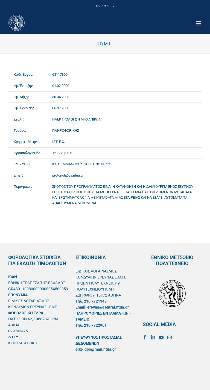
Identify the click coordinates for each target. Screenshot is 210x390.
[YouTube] (161, 337)
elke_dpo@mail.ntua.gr (95, 349)
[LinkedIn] (153, 337)
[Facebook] (145, 337)
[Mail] (169, 337)
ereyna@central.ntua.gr (108, 307)
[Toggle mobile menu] (199, 23)
